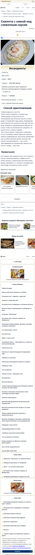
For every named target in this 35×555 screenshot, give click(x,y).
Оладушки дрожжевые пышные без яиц (16, 476)
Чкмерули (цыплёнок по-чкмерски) (14, 463)
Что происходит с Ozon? (9, 330)
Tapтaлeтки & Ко (7, 348)
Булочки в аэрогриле (10, 521)
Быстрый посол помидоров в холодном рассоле (17, 304)
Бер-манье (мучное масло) (12, 513)
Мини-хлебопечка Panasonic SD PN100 (14, 292)
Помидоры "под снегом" (9, 425)
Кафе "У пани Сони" (8, 338)
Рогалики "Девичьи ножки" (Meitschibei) (17, 279)
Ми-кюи (6, 530)
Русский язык (6, 334)
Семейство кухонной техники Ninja (13, 433)
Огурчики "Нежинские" (9, 314)
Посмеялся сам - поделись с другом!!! (14, 296)
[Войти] (14, 2)
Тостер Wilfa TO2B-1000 (9, 451)
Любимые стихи (7, 366)
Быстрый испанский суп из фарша (14, 526)
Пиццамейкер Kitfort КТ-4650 (11, 429)
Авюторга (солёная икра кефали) (14, 517)
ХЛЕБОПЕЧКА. (6, 1)
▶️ (17, 34)
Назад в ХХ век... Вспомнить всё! (12, 374)
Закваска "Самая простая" (10, 300)
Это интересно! (6, 370)
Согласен (17, 551)
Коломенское (6, 378)
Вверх (2, 204)
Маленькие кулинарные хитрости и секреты (16, 362)
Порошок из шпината (9, 358)
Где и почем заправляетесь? (11, 447)
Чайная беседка (7, 288)
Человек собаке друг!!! (9, 397)
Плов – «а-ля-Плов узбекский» (13, 467)
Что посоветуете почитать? (10, 437)
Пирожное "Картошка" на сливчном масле (17, 458)
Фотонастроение (7, 382)
